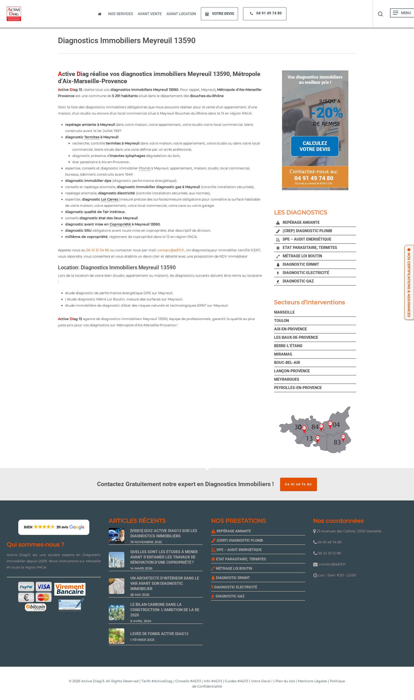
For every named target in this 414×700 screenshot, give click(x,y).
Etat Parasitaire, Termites (309, 247)
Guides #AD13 (236, 681)
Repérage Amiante (301, 222)
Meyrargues (286, 379)
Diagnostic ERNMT (300, 264)
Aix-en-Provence (290, 329)
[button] (395, 12)
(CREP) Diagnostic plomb (307, 231)
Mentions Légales (312, 681)
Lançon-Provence (292, 371)
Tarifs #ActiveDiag (156, 681)
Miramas (283, 354)
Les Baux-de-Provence (296, 337)
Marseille (284, 312)
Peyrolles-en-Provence (298, 387)
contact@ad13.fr (170, 250)
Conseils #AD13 (188, 681)
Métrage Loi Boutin (302, 256)
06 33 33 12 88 (329, 553)
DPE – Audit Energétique (306, 239)
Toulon (281, 320)
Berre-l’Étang (288, 346)
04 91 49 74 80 (298, 484)
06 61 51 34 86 (97, 250)
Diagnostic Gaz (298, 281)
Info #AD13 (213, 681)
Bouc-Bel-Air (287, 362)
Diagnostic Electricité (305, 272)
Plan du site (285, 681)
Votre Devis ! (261, 681)
